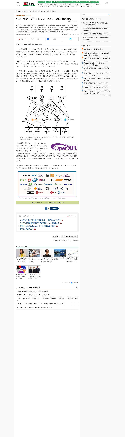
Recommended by (66, 282)
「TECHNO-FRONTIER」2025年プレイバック (96, 34)
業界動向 (26, 11)
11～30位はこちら (106, 96)
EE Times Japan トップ (69, 236)
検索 (109, 14)
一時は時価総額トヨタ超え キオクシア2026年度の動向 (32, 291)
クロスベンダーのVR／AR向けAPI (48, 202)
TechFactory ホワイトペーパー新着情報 (28, 287)
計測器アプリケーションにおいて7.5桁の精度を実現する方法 (34, 307)
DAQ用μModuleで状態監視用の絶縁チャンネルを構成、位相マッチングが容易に (40, 304)
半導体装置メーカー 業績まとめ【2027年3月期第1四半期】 (34, 295)
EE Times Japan (18, 11)
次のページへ (54, 208)
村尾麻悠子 (66, 34)
